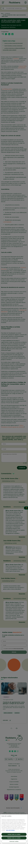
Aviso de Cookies (10, 830)
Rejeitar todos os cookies (13, 837)
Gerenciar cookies (13, 841)
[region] (14, 829)
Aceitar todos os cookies (14, 834)
